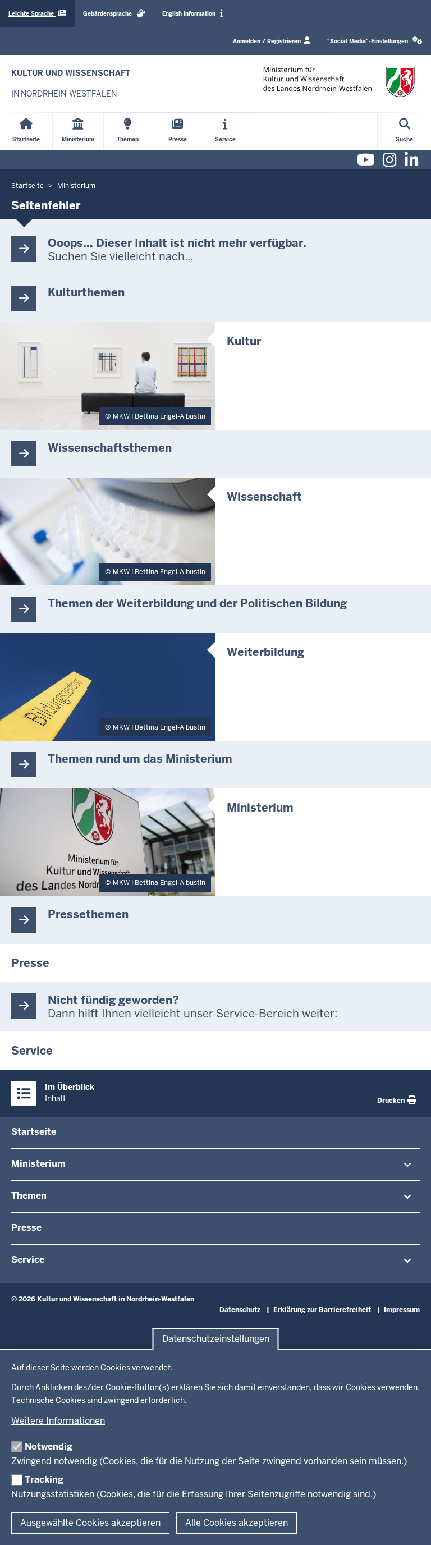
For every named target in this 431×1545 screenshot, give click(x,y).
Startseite (33, 1132)
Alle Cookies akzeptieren (236, 1523)
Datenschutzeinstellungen (215, 1339)
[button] (375, 41)
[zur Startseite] (339, 81)
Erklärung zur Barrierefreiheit (322, 1309)
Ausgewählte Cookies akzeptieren (90, 1523)
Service (27, 1260)
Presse (26, 1228)
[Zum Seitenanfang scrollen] (408, 1524)
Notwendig (48, 1446)
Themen (29, 1196)
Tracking (44, 1480)
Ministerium (38, 1164)
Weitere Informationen (58, 1421)
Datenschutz (239, 1309)
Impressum (402, 1309)
